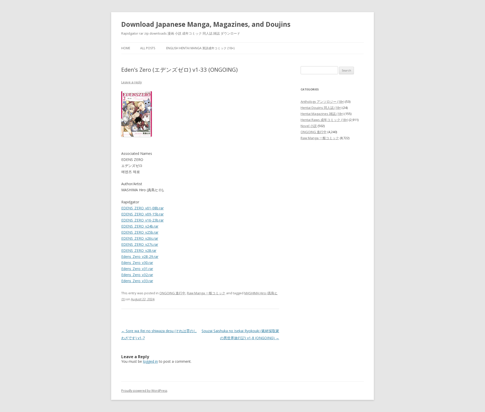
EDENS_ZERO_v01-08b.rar (142, 208)
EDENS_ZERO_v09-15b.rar (142, 214)
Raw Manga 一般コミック (206, 293)
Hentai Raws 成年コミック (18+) (324, 119)
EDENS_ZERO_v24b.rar (139, 226)
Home (125, 48)
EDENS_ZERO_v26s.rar (139, 238)
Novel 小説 (309, 126)
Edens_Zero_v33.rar (137, 280)
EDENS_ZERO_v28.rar (138, 250)
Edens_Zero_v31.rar (137, 268)
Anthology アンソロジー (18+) (322, 101)
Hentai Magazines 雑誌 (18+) (322, 113)
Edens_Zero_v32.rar (137, 274)
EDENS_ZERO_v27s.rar (139, 244)
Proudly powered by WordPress (144, 391)
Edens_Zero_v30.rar (137, 262)
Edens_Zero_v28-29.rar (139, 256)
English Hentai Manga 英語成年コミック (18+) (200, 48)
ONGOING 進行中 (172, 293)
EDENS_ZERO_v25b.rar (139, 232)
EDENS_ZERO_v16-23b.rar (142, 220)
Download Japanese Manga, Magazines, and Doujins (205, 24)
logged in (150, 361)
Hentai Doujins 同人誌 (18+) (321, 107)
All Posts (147, 48)
